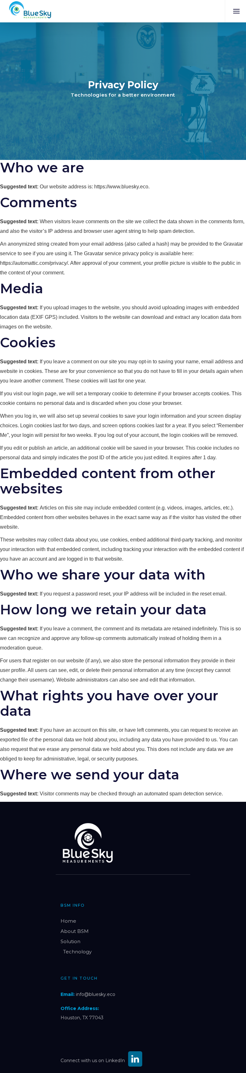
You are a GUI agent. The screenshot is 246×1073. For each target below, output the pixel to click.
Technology (77, 952)
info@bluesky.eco (95, 994)
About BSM (75, 931)
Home (68, 921)
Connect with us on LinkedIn (93, 1060)
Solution (70, 941)
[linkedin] (135, 1060)
